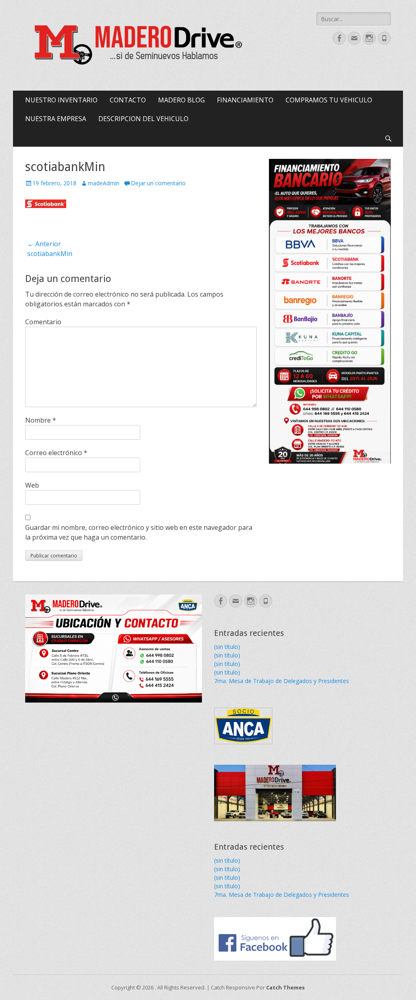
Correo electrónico (56, 452)
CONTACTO (128, 99)
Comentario (43, 321)
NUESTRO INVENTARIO (61, 99)
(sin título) (227, 647)
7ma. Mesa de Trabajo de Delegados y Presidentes (281, 681)
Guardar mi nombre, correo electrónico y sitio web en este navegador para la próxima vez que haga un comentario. (138, 532)
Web (32, 485)
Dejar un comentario (158, 183)
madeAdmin (103, 183)
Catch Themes (285, 987)
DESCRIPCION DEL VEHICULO (143, 118)
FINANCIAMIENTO (245, 99)
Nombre (40, 420)
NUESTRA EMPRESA (55, 118)
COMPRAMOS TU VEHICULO (329, 99)
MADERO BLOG (181, 99)
